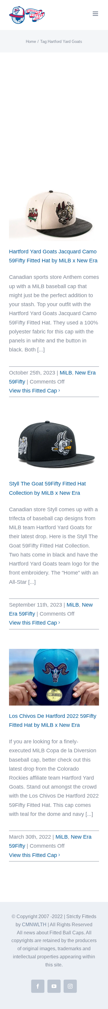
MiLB (66, 373)
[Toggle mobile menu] (96, 13)
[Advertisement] (54, 109)
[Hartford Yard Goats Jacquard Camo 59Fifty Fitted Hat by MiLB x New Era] (54, 212)
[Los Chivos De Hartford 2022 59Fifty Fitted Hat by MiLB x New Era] (54, 677)
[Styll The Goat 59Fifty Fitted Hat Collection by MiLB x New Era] (54, 444)
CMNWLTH (34, 924)
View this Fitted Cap (33, 391)
